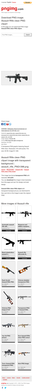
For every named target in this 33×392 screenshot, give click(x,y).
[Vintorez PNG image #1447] (8, 297)
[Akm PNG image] (24, 353)
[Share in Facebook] (2, 124)
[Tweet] (10, 124)
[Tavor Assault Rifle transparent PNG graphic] (8, 353)
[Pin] (7, 124)
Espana (14, 2)
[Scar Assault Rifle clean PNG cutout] (24, 325)
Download (8, 230)
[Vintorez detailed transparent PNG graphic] (24, 270)
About (3, 377)
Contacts (5, 379)
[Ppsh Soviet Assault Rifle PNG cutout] (8, 270)
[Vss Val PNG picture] (8, 325)
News (13, 377)
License (9, 377)
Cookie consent (25, 377)
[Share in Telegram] (5, 124)
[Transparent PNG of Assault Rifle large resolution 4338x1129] (24, 297)
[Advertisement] (16, 54)
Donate (18, 377)
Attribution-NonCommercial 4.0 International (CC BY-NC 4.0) (14, 130)
